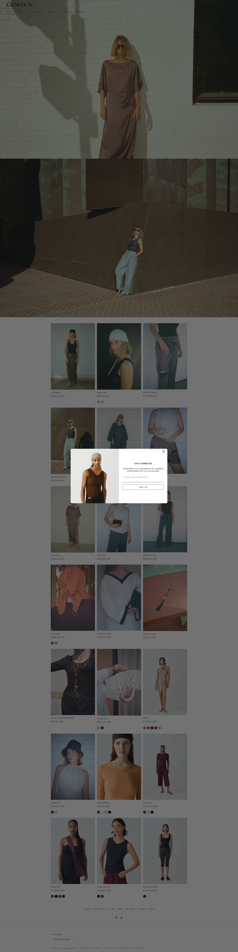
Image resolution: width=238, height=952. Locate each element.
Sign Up (143, 487)
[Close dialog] (163, 451)
